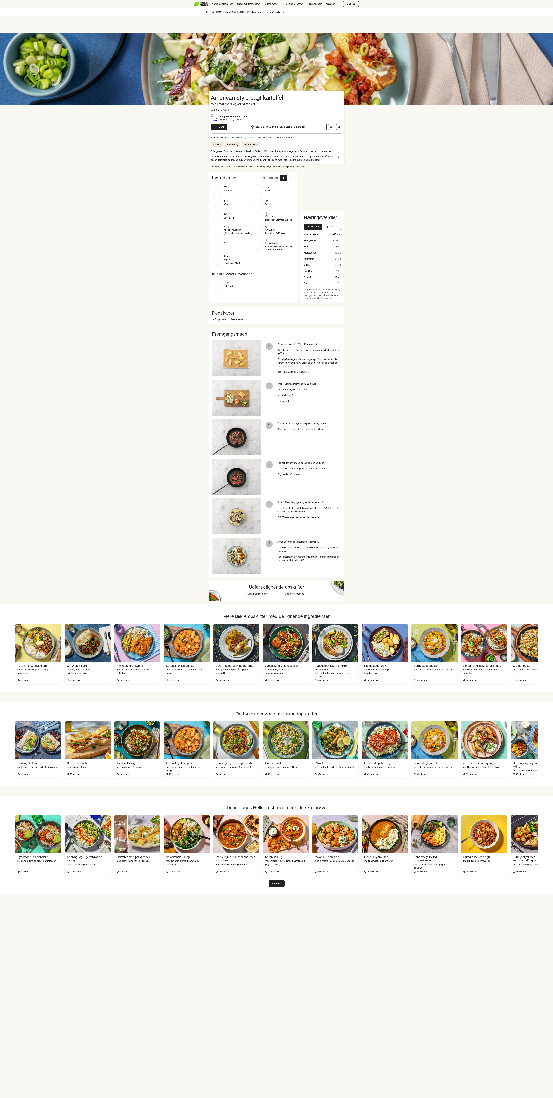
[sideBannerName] (322, 190)
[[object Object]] (331, 127)
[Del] (339, 127)
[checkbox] (212, 110)
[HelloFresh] (201, 4)
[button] (252, 178)
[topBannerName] (276, 24)
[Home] (206, 12)
